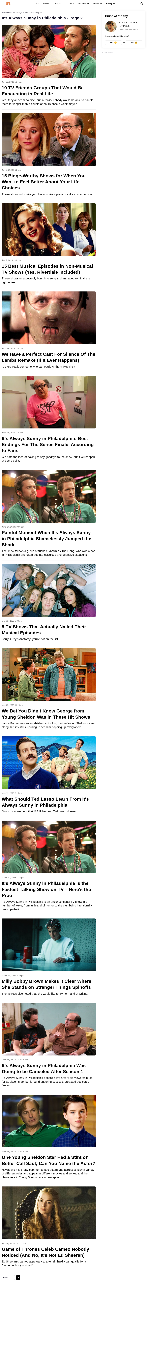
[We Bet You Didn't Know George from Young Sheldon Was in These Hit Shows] (49, 690)
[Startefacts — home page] (8, 3)
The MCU (97, 3)
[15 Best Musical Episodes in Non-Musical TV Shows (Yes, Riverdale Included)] (49, 245)
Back (5, 1278)
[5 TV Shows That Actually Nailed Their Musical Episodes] (49, 604)
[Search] (142, 3)
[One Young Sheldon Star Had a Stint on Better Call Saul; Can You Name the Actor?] (49, 1139)
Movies (46, 3)
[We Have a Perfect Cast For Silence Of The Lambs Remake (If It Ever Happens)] (49, 331)
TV (37, 3)
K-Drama (69, 3)
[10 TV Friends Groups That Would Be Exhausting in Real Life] (49, 67)
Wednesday (83, 3)
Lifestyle (57, 3)
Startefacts (6, 12)
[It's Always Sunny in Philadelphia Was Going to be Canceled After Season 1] (49, 1047)
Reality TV (110, 3)
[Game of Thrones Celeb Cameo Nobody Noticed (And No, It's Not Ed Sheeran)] (49, 1228)
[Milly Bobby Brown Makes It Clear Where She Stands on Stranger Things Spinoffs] (49, 958)
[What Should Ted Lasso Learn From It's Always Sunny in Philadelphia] (49, 776)
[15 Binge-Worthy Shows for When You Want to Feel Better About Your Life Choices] (49, 156)
